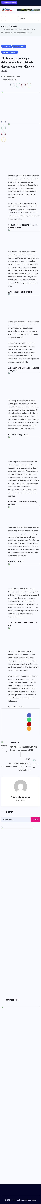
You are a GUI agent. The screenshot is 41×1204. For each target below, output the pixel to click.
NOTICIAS (13, 26)
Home (3, 26)
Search (35, 819)
